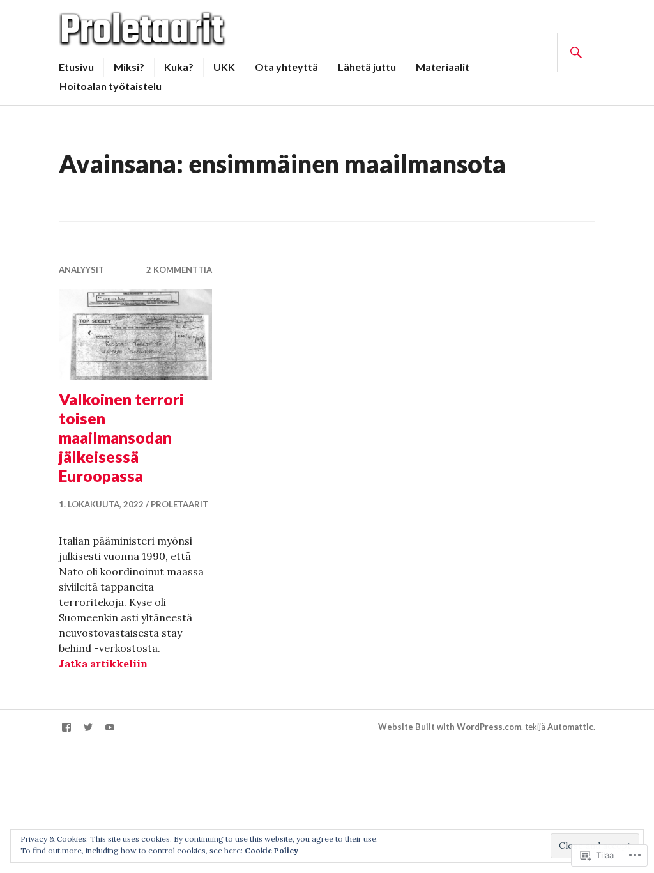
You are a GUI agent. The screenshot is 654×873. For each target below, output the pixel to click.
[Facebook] (66, 727)
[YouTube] (110, 727)
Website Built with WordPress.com (449, 727)
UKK (224, 67)
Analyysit (81, 270)
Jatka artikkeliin (103, 663)
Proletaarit (179, 504)
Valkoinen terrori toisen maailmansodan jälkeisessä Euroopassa (121, 437)
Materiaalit (442, 67)
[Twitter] (88, 727)
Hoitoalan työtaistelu (110, 86)
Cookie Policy (271, 850)
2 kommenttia (179, 270)
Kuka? (179, 67)
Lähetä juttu (367, 67)
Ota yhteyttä (286, 67)
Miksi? (129, 67)
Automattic (570, 727)
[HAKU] (576, 52)
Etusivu (76, 67)
